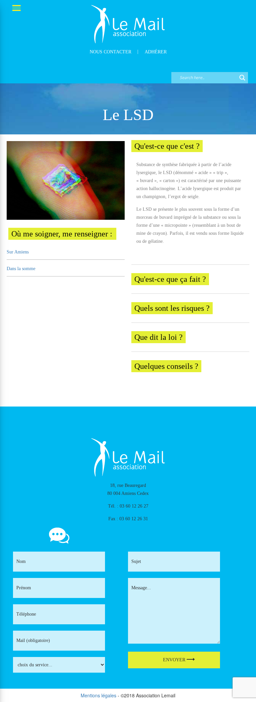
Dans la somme (21, 268)
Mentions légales (98, 695)
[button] (190, 146)
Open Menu (16, 8)
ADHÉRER (156, 51)
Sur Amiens (18, 251)
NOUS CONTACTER (110, 51)
